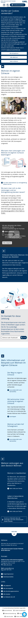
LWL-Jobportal (7, 585)
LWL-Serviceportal (8, 588)
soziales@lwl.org (9, 568)
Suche (24, 337)
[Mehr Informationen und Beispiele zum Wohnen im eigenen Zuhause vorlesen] (2, 356)
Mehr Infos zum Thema (16, 488)
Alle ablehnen (14, 57)
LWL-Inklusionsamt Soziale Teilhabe (8, 1)
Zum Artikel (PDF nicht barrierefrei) (16, 390)
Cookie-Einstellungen (20, 610)
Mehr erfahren (14, 61)
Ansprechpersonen (8, 574)
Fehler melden (20, 616)
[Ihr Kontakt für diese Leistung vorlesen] (2, 311)
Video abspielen (7, 243)
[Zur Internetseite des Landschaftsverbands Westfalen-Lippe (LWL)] (24, 1)
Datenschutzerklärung (13, 50)
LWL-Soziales (6, 594)
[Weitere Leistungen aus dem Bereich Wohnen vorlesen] (2, 458)
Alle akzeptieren (14, 53)
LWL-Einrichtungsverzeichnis (11, 591)
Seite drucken (9, 616)
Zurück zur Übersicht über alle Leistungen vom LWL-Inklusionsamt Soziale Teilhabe (13, 519)
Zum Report (13, 416)
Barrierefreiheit (8, 610)
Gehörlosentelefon (8, 577)
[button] (14, 105)
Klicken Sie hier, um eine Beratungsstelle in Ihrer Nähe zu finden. (12, 211)
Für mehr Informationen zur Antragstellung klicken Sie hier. (15, 183)
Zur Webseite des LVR (9, 597)
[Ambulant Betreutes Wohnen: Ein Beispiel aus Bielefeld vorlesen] (3, 250)
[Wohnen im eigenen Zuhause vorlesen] (2, 66)
